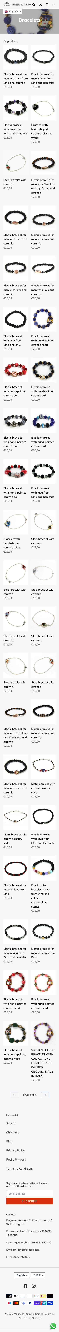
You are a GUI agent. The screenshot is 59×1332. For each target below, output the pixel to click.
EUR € (37, 1275)
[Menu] (53, 4)
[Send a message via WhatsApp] (53, 1326)
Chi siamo (12, 1132)
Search (11, 1123)
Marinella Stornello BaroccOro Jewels (34, 1313)
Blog (9, 1141)
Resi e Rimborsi (16, 1159)
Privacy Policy (15, 1150)
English (20, 1275)
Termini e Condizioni (19, 1168)
